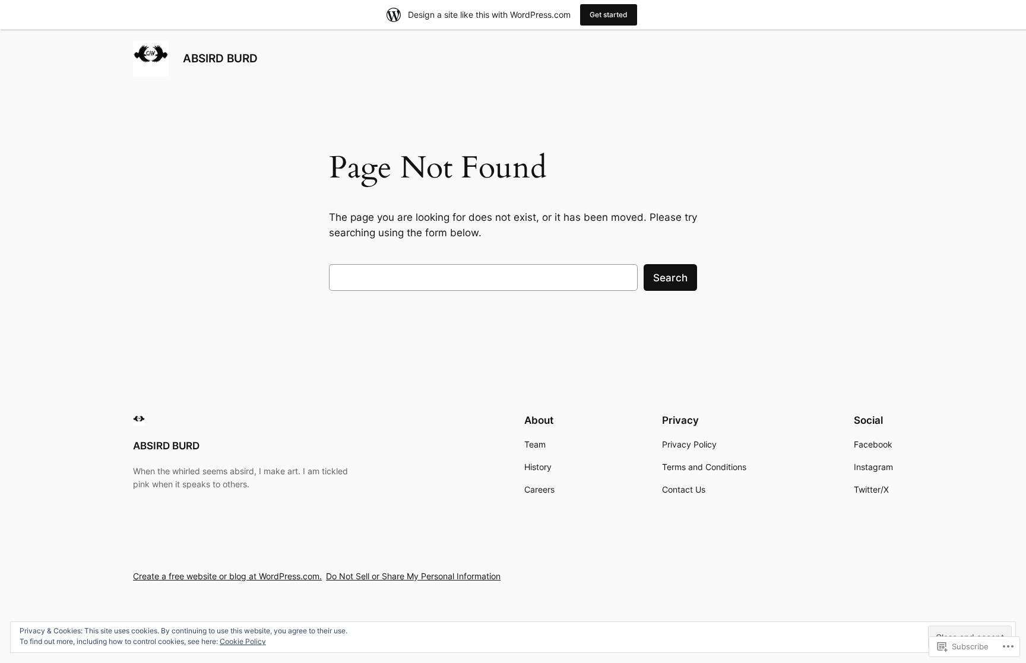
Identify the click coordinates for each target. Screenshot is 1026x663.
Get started (609, 14)
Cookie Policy (243, 641)
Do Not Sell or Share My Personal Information (413, 576)
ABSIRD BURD (220, 58)
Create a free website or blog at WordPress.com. (227, 576)
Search (670, 278)
